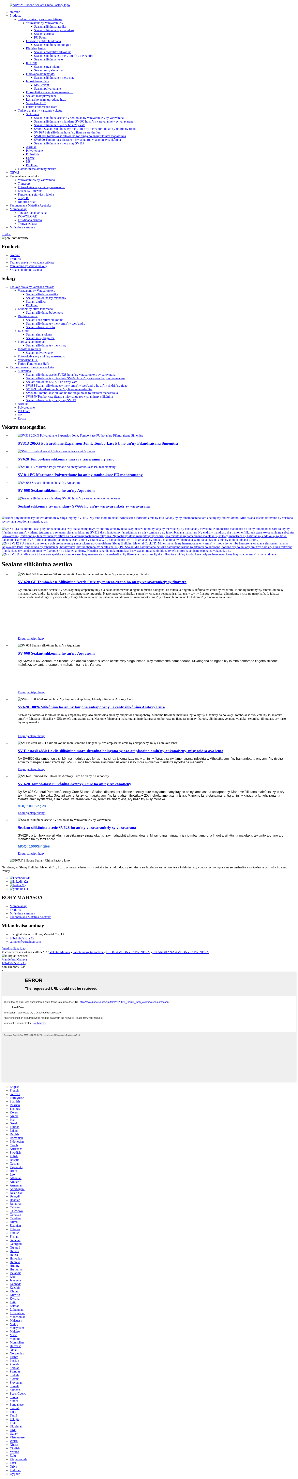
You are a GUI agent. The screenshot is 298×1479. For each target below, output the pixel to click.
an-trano (15, 12)
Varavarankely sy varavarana (36, 180)
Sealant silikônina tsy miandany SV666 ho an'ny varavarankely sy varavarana (83, 121)
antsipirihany (36, 638)
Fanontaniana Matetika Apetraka (30, 205)
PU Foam (40, 37)
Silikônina (32, 114)
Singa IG (23, 198)
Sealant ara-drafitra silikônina (52, 52)
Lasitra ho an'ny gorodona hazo (46, 99)
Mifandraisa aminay (22, 227)
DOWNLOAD (28, 216)
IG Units (31, 63)
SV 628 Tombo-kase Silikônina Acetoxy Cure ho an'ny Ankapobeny (74, 784)
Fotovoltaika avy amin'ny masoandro (49, 92)
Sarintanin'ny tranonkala (88, 952)
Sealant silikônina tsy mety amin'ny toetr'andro (63, 55)
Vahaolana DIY (36, 103)
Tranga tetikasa (27, 223)
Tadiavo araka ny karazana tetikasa (40, 19)
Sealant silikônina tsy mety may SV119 (59, 143)
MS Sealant (41, 85)
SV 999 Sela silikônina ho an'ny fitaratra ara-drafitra (67, 132)
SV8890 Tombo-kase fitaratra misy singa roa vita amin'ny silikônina (77, 139)
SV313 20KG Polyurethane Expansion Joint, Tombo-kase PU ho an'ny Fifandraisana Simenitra (98, 443)
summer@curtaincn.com (25, 941)
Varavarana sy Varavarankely (44, 23)
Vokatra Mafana (59, 952)
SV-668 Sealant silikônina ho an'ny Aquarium (56, 490)
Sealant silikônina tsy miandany (54, 30)
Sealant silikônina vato (48, 59)
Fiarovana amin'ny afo (40, 74)
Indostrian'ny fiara (37, 81)
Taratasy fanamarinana (32, 212)
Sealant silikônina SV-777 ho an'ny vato (59, 125)
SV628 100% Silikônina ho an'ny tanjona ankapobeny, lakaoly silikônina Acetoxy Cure (91, 707)
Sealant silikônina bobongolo (52, 44)
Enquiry (23, 638)
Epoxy (30, 158)
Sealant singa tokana (47, 66)
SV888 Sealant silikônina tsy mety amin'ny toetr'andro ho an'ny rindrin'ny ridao (85, 128)
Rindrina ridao (27, 201)
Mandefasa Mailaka (14, 959)
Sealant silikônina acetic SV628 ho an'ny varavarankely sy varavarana (79, 117)
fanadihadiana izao (14, 948)
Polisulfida (33, 154)
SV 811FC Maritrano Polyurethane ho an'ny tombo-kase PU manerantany (80, 475)
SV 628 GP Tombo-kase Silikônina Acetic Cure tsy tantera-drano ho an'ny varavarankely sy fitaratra (102, 582)
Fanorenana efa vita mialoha (36, 194)
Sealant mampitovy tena (41, 96)
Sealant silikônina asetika (50, 26)
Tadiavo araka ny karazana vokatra (40, 110)
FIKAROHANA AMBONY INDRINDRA (180, 952)
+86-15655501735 (22, 938)
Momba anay (18, 209)
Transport (24, 183)
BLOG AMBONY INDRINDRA (128, 952)
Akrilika (31, 147)
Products (15, 15)
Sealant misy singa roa (48, 70)
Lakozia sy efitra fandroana (43, 41)
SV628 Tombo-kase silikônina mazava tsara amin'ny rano (66, 459)
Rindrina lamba (36, 48)
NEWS (14, 172)
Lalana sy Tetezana (30, 191)
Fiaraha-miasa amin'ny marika (37, 169)
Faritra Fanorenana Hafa (41, 107)
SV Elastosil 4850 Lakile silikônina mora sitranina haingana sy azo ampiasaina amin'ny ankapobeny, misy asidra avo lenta (120, 751)
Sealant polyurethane (47, 88)
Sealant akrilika (44, 33)
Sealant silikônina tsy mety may (54, 77)
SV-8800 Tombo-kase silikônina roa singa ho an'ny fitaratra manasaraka (80, 136)
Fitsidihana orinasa (30, 220)
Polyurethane (34, 150)
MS (28, 161)
